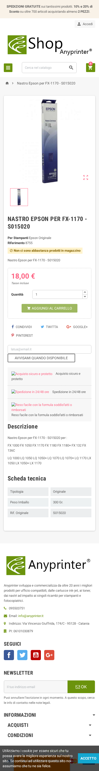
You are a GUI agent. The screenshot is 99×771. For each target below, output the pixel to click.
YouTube (36, 655)
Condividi (23, 327)
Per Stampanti (18, 238)
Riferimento (16, 243)
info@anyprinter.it (30, 616)
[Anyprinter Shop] (49, 45)
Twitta (51, 327)
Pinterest (24, 335)
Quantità (17, 294)
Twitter (22, 655)
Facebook (9, 655)
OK (83, 686)
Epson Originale (40, 238)
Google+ (80, 327)
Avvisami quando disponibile (41, 358)
